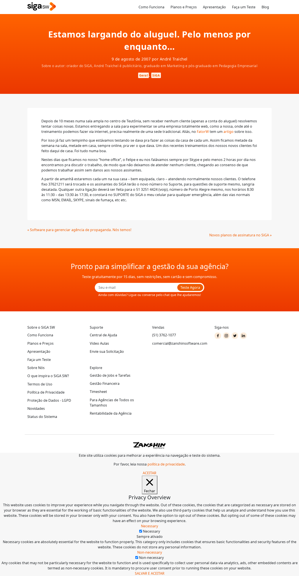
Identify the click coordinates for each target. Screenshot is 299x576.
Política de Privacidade (46, 392)
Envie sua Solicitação (107, 351)
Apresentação (214, 7)
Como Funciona (151, 7)
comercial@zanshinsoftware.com (179, 343)
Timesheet (98, 391)
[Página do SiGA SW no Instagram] (226, 335)
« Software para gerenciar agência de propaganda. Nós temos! (79, 229)
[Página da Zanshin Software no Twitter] (235, 335)
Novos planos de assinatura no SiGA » (240, 235)
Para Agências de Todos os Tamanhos (112, 403)
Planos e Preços (184, 7)
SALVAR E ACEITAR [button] (149, 573)
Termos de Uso (39, 384)
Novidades (36, 408)
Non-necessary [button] (149, 552)
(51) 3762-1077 (164, 335)
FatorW (203, 131)
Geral (143, 75)
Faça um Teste (243, 7)
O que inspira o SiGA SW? (48, 375)
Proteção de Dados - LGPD (49, 400)
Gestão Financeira (105, 383)
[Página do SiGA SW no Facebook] (218, 335)
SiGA (156, 75)
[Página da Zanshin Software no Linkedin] (243, 335)
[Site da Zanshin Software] (149, 445)
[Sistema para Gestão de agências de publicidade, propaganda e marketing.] (41, 6)
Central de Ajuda (103, 335)
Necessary (151, 531)
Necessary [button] (149, 526)
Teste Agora (190, 287)
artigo (228, 131)
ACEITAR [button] (149, 473)
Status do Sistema (42, 416)
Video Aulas (99, 343)
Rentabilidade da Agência (111, 413)
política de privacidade (166, 464)
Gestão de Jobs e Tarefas (110, 375)
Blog (265, 7)
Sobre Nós (36, 367)
